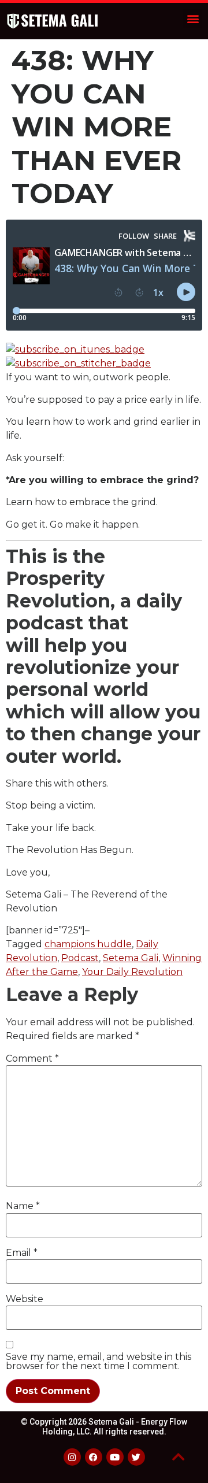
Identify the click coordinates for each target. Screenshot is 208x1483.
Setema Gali (130, 957)
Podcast (80, 957)
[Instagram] (72, 1457)
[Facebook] (93, 1457)
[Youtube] (115, 1457)
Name (23, 1206)
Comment (32, 1058)
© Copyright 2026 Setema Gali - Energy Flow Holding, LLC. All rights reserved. (104, 1426)
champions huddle (88, 944)
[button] (192, 18)
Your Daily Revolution (132, 971)
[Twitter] (136, 1457)
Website (24, 1299)
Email (22, 1253)
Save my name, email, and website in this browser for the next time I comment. (98, 1361)
